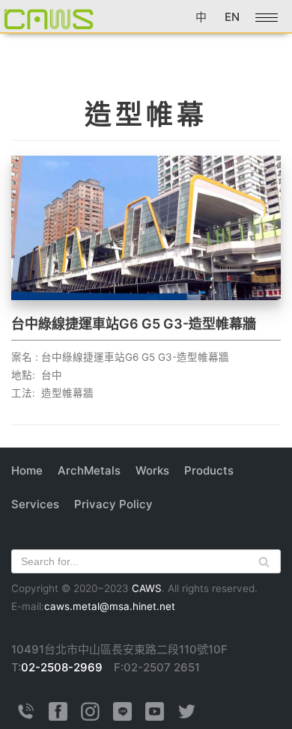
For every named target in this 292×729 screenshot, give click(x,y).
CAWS (147, 588)
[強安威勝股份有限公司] (49, 18)
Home (27, 470)
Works (152, 470)
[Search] (264, 561)
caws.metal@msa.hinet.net (109, 606)
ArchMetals (89, 470)
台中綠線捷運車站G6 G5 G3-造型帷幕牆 (133, 324)
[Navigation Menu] (266, 17)
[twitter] (186, 717)
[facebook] (58, 717)
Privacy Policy (113, 504)
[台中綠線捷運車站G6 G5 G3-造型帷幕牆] (146, 296)
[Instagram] (90, 717)
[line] (122, 717)
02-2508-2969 (62, 667)
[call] (25, 717)
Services (35, 504)
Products (209, 470)
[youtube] (154, 717)
